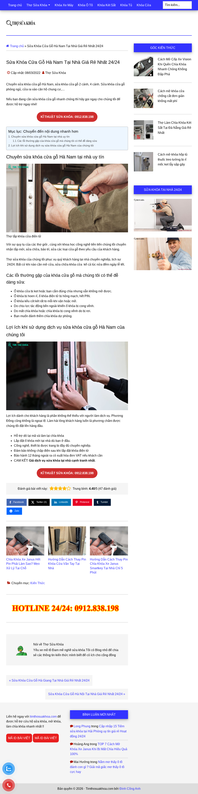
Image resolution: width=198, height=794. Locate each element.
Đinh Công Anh (130, 788)
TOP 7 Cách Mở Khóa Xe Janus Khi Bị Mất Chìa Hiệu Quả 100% (98, 749)
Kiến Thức (37, 583)
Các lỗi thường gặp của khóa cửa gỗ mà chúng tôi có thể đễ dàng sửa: (57, 140)
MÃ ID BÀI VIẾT (19, 738)
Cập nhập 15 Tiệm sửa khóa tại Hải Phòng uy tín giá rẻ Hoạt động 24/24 (98, 731)
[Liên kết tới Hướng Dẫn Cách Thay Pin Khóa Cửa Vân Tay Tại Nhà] (67, 540)
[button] (52, 488)
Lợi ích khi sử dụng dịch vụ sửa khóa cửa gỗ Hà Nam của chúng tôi (52, 145)
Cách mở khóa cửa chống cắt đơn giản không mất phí (171, 96)
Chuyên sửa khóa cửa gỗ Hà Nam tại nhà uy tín (40, 136)
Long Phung (82, 726)
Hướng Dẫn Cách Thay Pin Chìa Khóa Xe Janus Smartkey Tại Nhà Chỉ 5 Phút (109, 566)
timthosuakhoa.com (43, 716)
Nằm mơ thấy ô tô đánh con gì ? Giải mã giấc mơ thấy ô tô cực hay (97, 766)
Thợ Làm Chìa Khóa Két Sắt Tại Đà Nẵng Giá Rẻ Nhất (174, 127)
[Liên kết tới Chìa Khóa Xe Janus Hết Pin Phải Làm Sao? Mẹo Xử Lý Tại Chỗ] (25, 540)
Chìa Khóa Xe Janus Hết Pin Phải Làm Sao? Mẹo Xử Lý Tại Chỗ (23, 564)
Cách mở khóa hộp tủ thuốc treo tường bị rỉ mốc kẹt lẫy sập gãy (172, 159)
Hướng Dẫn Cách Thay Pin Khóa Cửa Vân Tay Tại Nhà (67, 564)
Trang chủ (17, 46)
